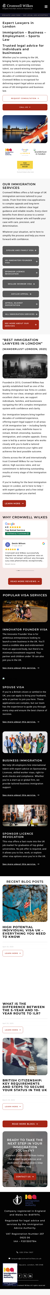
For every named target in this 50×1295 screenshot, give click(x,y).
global (27, 780)
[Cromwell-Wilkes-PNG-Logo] (17, 4)
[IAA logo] (9, 149)
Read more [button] (13, 564)
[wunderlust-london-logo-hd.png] (41, 150)
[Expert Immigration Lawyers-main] (25, 116)
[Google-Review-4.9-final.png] (25, 149)
